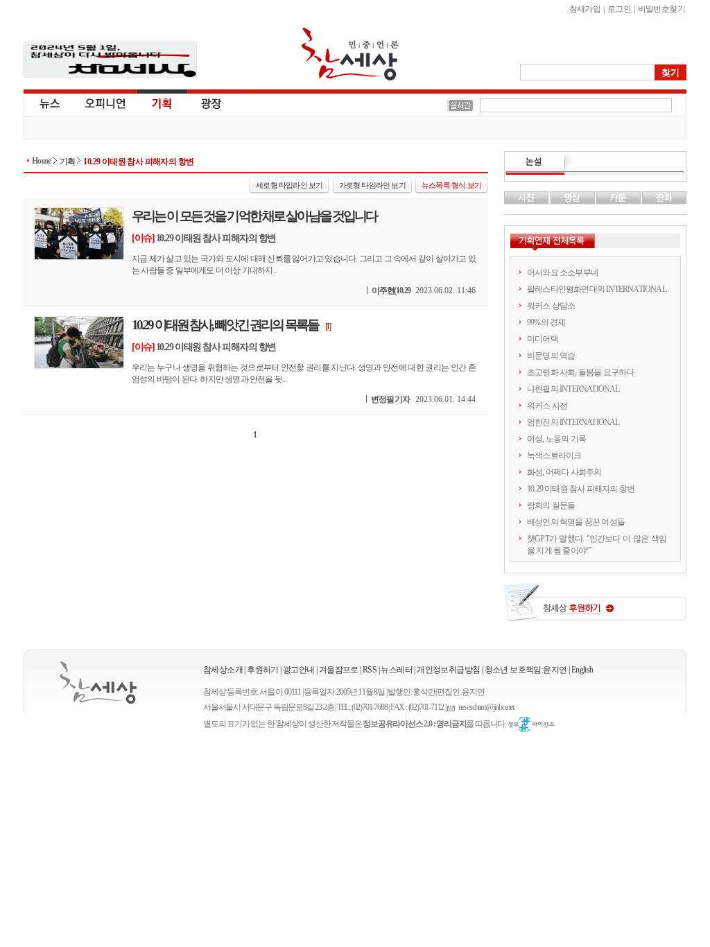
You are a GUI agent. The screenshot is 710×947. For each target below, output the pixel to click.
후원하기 (263, 670)
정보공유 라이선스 (531, 724)
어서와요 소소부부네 (562, 272)
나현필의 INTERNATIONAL (573, 389)
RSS (369, 670)
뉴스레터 (397, 670)
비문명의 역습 (551, 355)
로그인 (619, 9)
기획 (162, 102)
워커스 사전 (547, 405)
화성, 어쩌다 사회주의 (564, 472)
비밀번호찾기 (661, 9)
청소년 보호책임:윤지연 (526, 670)
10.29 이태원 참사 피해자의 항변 (138, 161)
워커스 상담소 (551, 306)
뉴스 (48, 102)
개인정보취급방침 (448, 670)
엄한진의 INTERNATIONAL (573, 422)
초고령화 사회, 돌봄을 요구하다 (580, 372)
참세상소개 (223, 670)
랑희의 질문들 (551, 505)
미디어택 (542, 339)
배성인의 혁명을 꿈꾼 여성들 (576, 522)
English (582, 670)
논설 (595, 163)
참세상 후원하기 (595, 607)
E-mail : (452, 707)
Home (41, 161)
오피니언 (105, 102)
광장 (201, 102)
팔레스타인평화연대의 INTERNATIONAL (596, 289)
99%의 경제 (546, 322)
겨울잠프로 (338, 670)
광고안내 (299, 670)
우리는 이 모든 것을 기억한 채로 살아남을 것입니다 (254, 216)
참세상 (350, 54)
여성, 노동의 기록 (556, 439)
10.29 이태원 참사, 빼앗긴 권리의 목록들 (225, 325)
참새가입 (585, 9)
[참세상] (98, 682)
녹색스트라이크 (554, 455)
